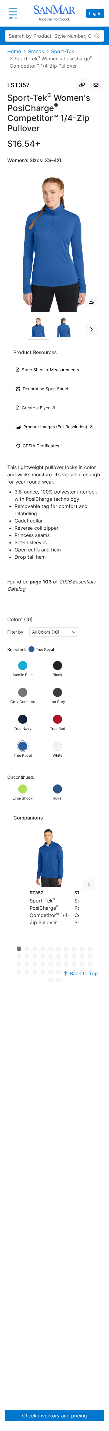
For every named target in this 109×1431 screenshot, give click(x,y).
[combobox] (54, 632)
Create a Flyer (36, 407)
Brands (36, 51)
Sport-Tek (62, 51)
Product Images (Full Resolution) (55, 426)
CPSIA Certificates (41, 445)
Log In (95, 13)
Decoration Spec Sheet (45, 388)
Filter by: (16, 631)
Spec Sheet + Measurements (50, 369)
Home (14, 51)
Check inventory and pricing (54, 1416)
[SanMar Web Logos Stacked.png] (54, 13)
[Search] (97, 36)
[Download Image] (91, 301)
